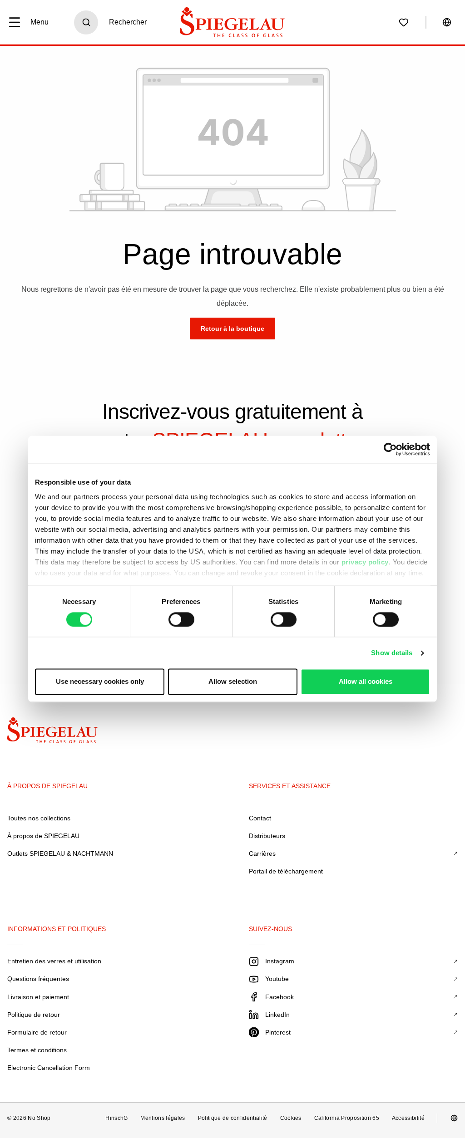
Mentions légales (162, 1118)
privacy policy (365, 562)
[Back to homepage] (60, 732)
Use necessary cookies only (100, 682)
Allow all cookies (365, 682)
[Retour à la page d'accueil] (232, 22)
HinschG (116, 1118)
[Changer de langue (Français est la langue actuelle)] (447, 22)
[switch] (181, 619)
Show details (391, 653)
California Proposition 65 (346, 1118)
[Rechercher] (86, 22)
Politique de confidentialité (232, 1118)
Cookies (291, 1118)
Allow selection (232, 682)
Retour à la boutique (232, 328)
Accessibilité (408, 1118)
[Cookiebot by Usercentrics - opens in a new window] (390, 449)
